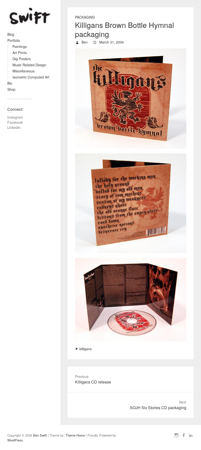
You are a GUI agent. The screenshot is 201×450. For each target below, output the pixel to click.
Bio (9, 83)
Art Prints (20, 52)
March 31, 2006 (111, 42)
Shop (11, 89)
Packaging (85, 17)
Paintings (20, 46)
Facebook (15, 122)
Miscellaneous (24, 70)
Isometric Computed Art (31, 77)
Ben (84, 42)
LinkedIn (14, 127)
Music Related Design (29, 64)
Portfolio (13, 40)
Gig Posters (22, 58)
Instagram (15, 117)
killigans (85, 348)
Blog (10, 34)
